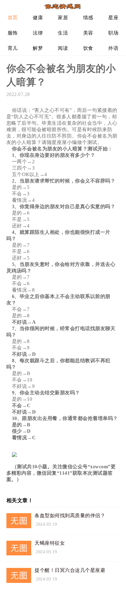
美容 (88, 32)
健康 (38, 17)
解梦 (38, 48)
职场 (113, 32)
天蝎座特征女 (50, 543)
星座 (113, 17)
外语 (113, 48)
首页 (13, 17)
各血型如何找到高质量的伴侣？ (70, 515)
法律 (38, 32)
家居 (63, 17)
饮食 (88, 48)
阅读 (63, 48)
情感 (88, 17)
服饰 (13, 32)
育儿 (13, 48)
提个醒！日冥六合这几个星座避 (70, 570)
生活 (63, 32)
